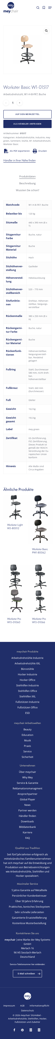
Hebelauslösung (37, 277)
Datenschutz (27, 1010)
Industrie (40, 137)
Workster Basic (10, 144)
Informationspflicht (39, 1005)
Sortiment (15, 140)
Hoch (31, 257)
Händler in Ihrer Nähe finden (19, 160)
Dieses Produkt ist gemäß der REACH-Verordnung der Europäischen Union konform (39, 451)
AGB (22, 1005)
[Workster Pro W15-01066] (40, 589)
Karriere (27, 832)
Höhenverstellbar (37, 351)
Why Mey (27, 777)
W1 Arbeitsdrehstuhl (39, 140)
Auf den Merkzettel (27, 114)
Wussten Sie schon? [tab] (27, 190)
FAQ (27, 838)
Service (27, 751)
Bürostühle (27, 669)
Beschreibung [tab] (27, 183)
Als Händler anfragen (27, 124)
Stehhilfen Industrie (27, 685)
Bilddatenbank (27, 827)
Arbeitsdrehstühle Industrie (27, 658)
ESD (27, 713)
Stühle (25, 140)
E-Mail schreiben (26, 973)
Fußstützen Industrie (27, 702)
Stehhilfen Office (27, 691)
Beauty (27, 729)
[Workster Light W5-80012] (15, 507)
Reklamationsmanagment (27, 788)
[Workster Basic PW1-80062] (40, 519)
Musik (27, 740)
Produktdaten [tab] (27, 176)
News (27, 805)
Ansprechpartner (27, 794)
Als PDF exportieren (20, 150)
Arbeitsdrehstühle (25, 137)
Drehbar (33, 300)
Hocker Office (27, 680)
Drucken (42, 150)
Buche (32, 246)
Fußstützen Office (27, 707)
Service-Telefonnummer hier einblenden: (27, 964)
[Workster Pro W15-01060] (15, 589)
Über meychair (27, 772)
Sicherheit (27, 757)
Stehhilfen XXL (27, 696)
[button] (50, 7)
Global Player (27, 799)
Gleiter (32, 400)
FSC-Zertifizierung (38, 441)
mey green (34, 429)
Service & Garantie (27, 783)
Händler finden (27, 816)
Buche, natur (35, 234)
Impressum (9, 1005)
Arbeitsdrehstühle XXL (27, 663)
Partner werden (27, 810)
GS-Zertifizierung (37, 438)
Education (27, 735)
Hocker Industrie (27, 674)
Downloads (27, 821)
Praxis (27, 746)
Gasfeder (33, 266)
